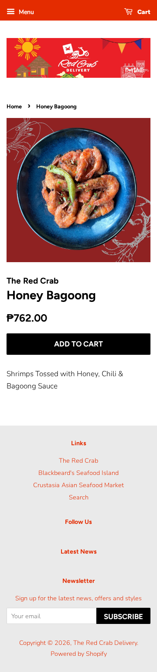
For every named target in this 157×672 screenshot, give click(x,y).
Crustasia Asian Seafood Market (78, 485)
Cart (143, 12)
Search (79, 497)
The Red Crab (78, 460)
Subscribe (123, 616)
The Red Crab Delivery (105, 642)
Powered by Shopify (79, 653)
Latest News (79, 551)
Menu (25, 12)
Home (14, 106)
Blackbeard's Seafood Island (78, 472)
